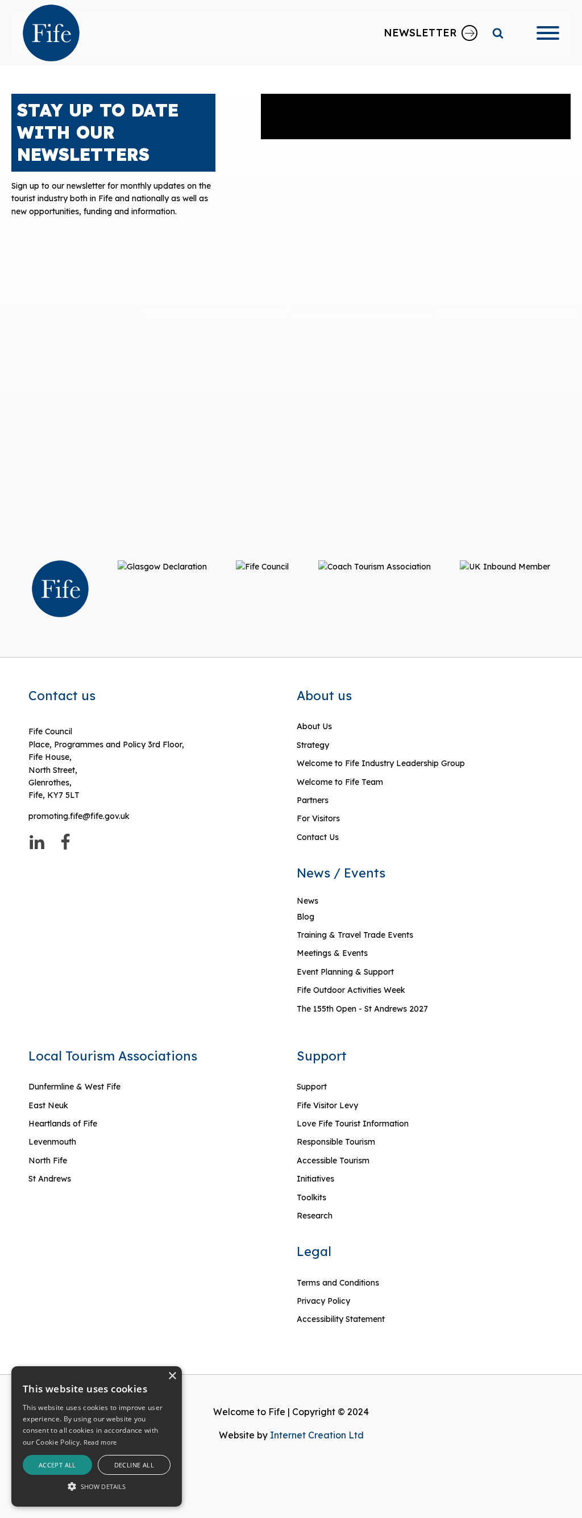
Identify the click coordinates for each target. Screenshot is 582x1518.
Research (314, 1216)
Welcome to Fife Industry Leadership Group (381, 763)
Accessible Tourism (334, 1160)
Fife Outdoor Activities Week (351, 990)
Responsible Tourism (336, 1142)
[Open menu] (548, 33)
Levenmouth (52, 1142)
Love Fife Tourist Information (353, 1123)
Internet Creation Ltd (317, 1435)
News (307, 901)
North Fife (47, 1160)
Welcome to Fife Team (340, 782)
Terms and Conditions (338, 1283)
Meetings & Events (332, 953)
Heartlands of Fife (62, 1123)
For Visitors (318, 818)
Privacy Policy (323, 1301)
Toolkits (311, 1197)
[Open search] (497, 33)
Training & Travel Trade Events (355, 935)
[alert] (96, 1436)
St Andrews (49, 1179)
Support (312, 1087)
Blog (305, 917)
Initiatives (315, 1179)
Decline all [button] (134, 1465)
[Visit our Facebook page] (65, 842)
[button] (97, 1486)
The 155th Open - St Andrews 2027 (362, 1009)
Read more (100, 1442)
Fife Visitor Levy (327, 1105)
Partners (313, 800)
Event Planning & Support (345, 972)
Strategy (313, 745)
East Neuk (48, 1105)
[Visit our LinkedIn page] (36, 842)
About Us (314, 726)
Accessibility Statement (341, 1319)
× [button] (172, 1376)
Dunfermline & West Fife (74, 1087)
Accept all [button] (57, 1465)
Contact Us (318, 837)
